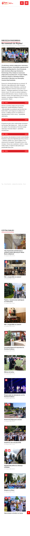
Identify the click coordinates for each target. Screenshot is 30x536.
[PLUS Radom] (7, 3)
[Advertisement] (15, 23)
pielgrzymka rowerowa (17, 184)
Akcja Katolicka (7, 184)
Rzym (24, 184)
